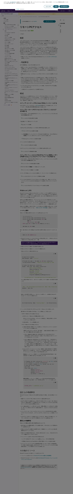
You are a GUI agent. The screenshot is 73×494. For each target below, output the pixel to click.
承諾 (56, 6)
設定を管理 (48, 6)
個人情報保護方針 (13, 2)
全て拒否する (64, 6)
